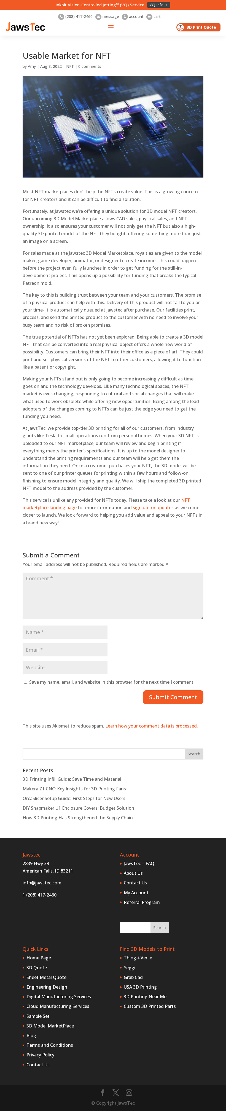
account (133, 16)
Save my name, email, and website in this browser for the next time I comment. (112, 682)
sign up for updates (153, 507)
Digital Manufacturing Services (58, 997)
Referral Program (142, 902)
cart (154, 16)
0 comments (89, 66)
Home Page (38, 958)
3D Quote (36, 968)
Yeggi (129, 968)
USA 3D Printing (140, 987)
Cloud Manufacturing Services (57, 1006)
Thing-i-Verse (138, 958)
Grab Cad (133, 977)
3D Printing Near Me (145, 997)
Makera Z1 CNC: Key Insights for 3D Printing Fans (74, 789)
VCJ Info (157, 4)
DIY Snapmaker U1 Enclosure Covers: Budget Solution (78, 808)
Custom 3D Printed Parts (150, 1006)
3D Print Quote (201, 27)
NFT (70, 66)
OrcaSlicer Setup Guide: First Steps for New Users (74, 798)
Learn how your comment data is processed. (151, 726)
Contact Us (135, 883)
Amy (32, 66)
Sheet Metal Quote (46, 977)
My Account (136, 893)
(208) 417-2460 (76, 16)
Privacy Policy (40, 1055)
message (108, 16)
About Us (133, 873)
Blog (31, 1035)
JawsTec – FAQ (139, 863)
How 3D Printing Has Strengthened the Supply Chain (78, 818)
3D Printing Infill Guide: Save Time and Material (72, 779)
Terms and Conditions (49, 1045)
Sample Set (38, 1016)
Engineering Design (46, 987)
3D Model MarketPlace (50, 1026)
